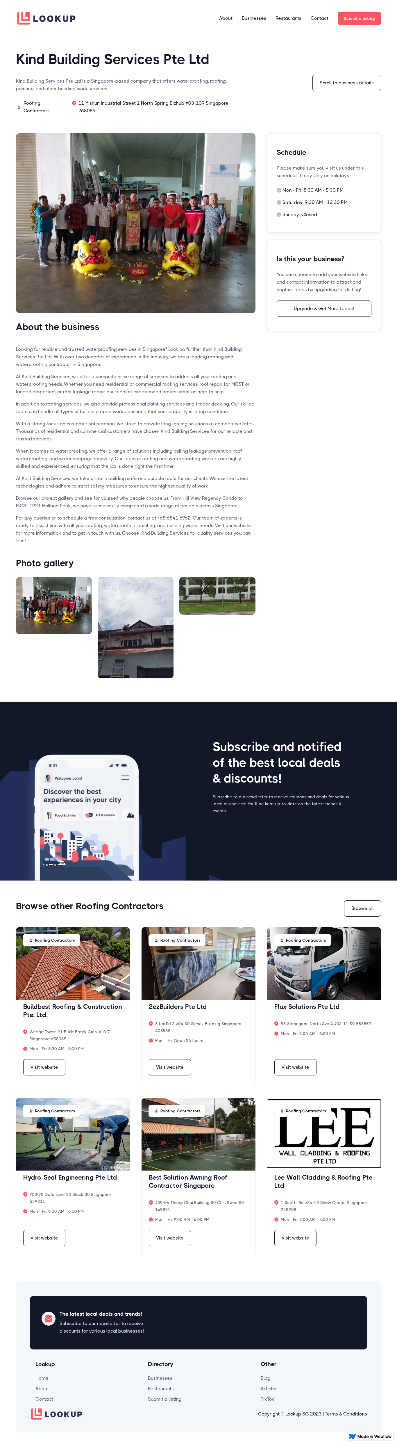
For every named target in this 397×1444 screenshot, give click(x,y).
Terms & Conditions (346, 1414)
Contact (319, 18)
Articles (269, 1388)
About (226, 18)
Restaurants (288, 18)
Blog (266, 1378)
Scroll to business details (347, 83)
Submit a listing (359, 18)
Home (42, 1378)
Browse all (362, 908)
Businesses (254, 18)
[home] (46, 18)
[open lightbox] (54, 627)
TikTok (267, 1399)
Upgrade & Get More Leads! (324, 308)
